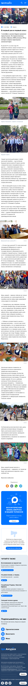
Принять (23, 674)
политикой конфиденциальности (9, 669)
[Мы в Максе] (10, 683)
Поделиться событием (14, 548)
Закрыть (23, 683)
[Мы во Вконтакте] (6, 683)
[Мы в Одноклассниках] (2, 683)
